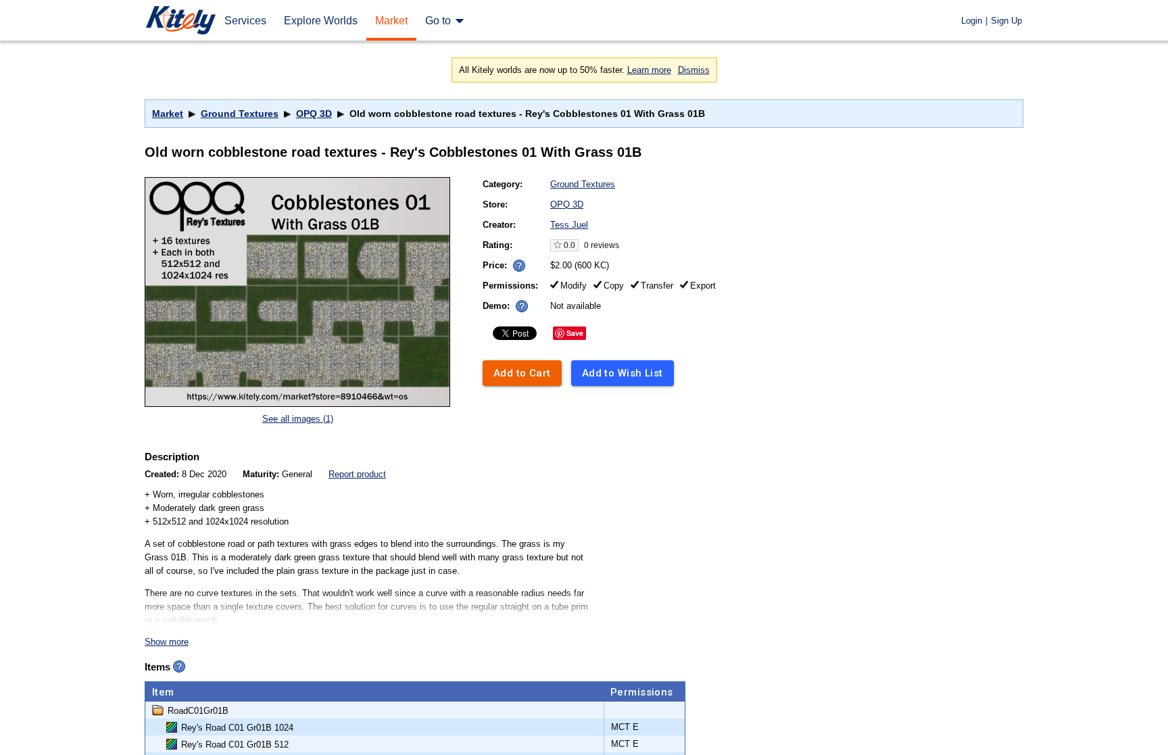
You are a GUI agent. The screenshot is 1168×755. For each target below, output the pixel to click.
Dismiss (694, 70)
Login (971, 21)
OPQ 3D (314, 113)
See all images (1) (297, 419)
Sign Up (1006, 21)
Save (574, 333)
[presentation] (516, 262)
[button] (519, 266)
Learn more (649, 70)
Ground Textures (239, 113)
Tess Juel (569, 225)
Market (167, 113)
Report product (357, 474)
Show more (167, 642)
